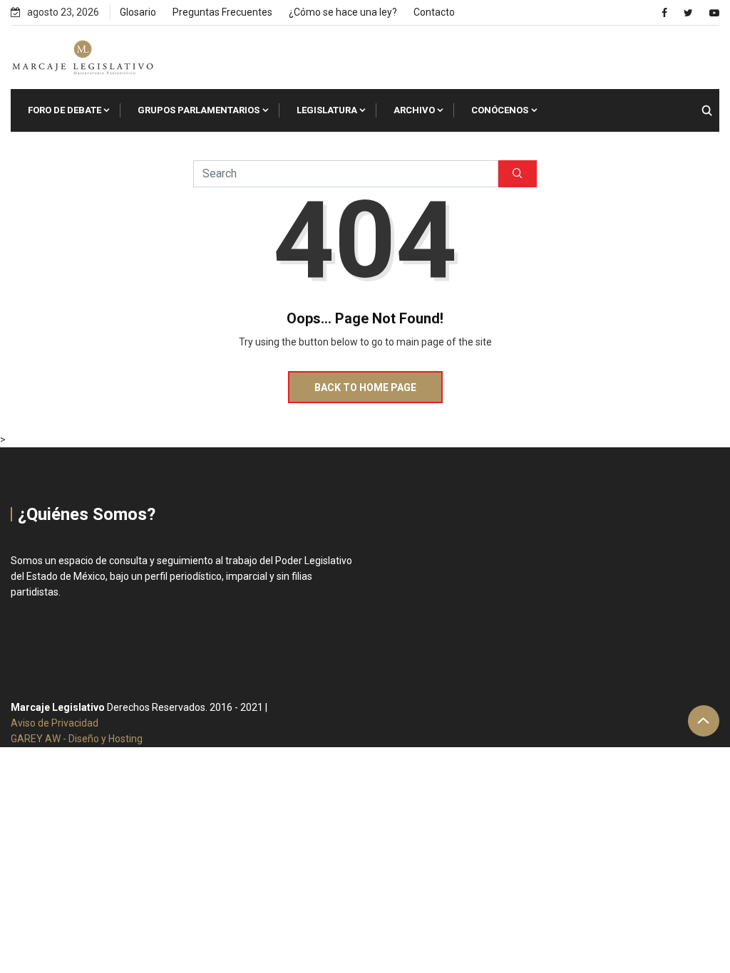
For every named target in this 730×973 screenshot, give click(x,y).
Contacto (434, 12)
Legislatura (327, 110)
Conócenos (499, 110)
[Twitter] (688, 13)
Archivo (414, 110)
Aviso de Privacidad (54, 723)
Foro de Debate (64, 110)
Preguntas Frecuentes (222, 12)
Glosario (138, 12)
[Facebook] (664, 13)
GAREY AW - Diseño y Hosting (77, 738)
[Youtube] (714, 13)
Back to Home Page (365, 387)
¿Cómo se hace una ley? (343, 12)
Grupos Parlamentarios (198, 110)
